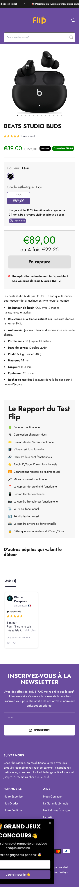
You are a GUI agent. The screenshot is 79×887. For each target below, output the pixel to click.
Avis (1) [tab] (10, 581)
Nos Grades (11, 803)
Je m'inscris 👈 (39, 874)
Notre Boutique (13, 810)
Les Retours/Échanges (56, 810)
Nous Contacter (52, 796)
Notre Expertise (13, 796)
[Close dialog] (72, 823)
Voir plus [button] (30, 630)
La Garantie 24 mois (55, 803)
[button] (19, 136)
